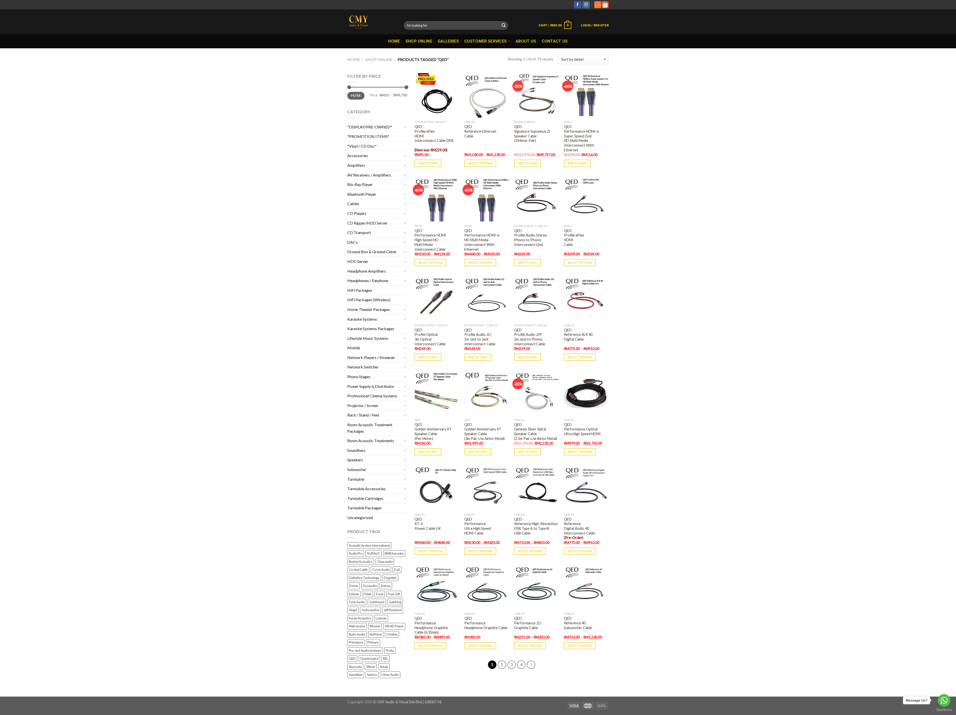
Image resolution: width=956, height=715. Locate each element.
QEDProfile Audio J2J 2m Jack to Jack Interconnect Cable (479, 337)
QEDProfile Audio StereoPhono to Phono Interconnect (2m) (530, 238)
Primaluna (356, 642)
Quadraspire (369, 658)
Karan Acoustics (360, 618)
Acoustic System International (369, 545)
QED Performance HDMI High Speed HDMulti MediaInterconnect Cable (430, 240)
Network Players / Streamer (371, 357)
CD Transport (359, 232)
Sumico (372, 675)
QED (352, 658)
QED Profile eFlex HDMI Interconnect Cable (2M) (434, 138)
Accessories (357, 155)
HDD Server (357, 261)
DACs (352, 242)
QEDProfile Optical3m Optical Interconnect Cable (430, 337)
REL (385, 658)
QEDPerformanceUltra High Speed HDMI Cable (477, 526)
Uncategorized (360, 517)
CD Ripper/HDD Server (367, 223)
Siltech (370, 667)
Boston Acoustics (360, 562)
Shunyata (355, 667)
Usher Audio (390, 675)
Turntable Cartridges (365, 498)
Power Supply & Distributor (370, 386)
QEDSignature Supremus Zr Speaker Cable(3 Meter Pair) (532, 133)
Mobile (353, 347)
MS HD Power (394, 626)
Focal (379, 594)
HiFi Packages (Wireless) (368, 299)
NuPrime (376, 634)
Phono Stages (358, 376)
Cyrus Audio (381, 570)
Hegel (353, 610)
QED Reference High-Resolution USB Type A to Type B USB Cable (536, 526)
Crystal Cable (358, 570)
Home (394, 41)
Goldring (395, 602)
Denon (353, 586)
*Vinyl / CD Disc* (362, 146)
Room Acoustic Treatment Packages (369, 427)
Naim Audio (357, 634)
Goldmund (376, 602)
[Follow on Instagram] (586, 4)
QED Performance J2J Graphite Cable (527, 623)
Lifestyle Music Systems (367, 338)
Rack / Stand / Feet (363, 415)
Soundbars (356, 450)
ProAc (390, 651)
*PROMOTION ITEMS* (368, 136)
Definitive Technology (364, 578)
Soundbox (355, 675)
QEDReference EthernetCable (480, 131)
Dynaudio (370, 586)
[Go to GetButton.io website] (944, 710)
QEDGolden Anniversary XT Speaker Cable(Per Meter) (433, 431)
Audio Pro (355, 553)
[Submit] (503, 25)
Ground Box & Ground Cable (371, 251)
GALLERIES (448, 41)
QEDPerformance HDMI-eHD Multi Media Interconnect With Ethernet (481, 240)
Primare (373, 642)
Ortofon (392, 634)
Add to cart (428, 163)
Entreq (386, 586)
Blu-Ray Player (360, 184)
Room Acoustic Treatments (370, 440)
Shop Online (419, 41)
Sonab (384, 667)
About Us (526, 41)
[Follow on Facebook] (577, 4)
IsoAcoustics (370, 610)
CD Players (356, 213)
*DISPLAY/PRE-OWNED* (369, 126)
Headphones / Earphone (367, 280)
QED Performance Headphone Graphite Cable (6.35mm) (431, 625)
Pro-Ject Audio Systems (365, 651)
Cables (353, 203)
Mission (375, 626)
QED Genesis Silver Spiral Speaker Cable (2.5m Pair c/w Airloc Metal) (535, 431)
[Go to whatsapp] (944, 700)
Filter (355, 95)
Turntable (355, 479)
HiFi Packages (359, 290)
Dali (397, 570)
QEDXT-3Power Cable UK (428, 524)
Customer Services (485, 41)
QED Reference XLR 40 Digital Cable (578, 334)
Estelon (354, 594)
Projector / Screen (362, 405)
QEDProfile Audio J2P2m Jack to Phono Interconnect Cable (529, 337)
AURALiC (373, 553)
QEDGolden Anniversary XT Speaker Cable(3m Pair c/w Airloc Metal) (484, 431)
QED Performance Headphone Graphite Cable (485, 623)
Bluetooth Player (361, 194)
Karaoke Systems (362, 319)
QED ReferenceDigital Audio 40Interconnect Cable (579, 528)
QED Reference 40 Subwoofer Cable (578, 623)
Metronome (357, 626)
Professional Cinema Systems (372, 395)
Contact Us (555, 41)
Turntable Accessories (366, 488)
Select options (480, 163)
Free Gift (394, 594)
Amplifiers (356, 165)
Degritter (390, 578)
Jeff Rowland (393, 610)
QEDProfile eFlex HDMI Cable (574, 238)
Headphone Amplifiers (366, 271)
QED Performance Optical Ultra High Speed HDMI (582, 429)
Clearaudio (385, 562)
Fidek (367, 594)
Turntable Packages (364, 507)
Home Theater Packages (368, 309)
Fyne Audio (357, 602)
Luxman (381, 618)
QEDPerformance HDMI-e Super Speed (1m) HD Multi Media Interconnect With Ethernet (581, 138)
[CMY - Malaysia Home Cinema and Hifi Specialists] (371, 21)
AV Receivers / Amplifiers (369, 175)
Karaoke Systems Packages (370, 328)
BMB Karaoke (394, 553)
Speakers (355, 459)
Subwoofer (356, 469)
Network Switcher (363, 366)
